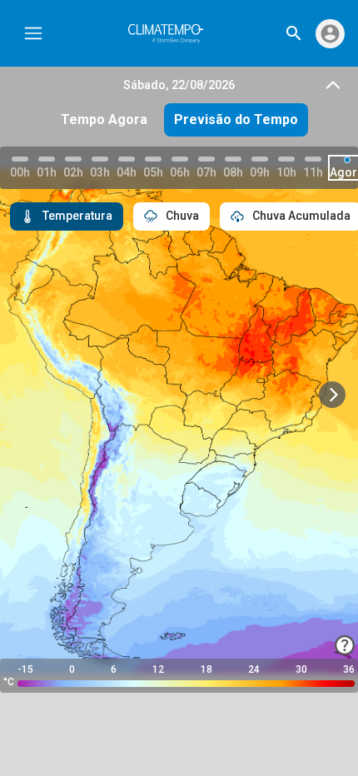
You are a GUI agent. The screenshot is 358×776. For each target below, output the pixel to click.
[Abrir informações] (344, 645)
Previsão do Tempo (236, 119)
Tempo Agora (104, 119)
